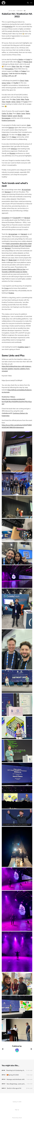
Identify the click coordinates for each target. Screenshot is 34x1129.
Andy (28, 59)
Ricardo (12, 153)
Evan (27, 111)
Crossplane (5, 218)
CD (24, 10)
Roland (4, 116)
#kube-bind (28, 62)
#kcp (19, 62)
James (4, 83)
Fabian (23, 71)
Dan (17, 66)
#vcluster (5, 73)
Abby (22, 99)
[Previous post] (3, 1049)
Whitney (14, 149)
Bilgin (20, 134)
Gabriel (9, 116)
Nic (21, 66)
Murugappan (6, 118)
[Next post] (31, 1049)
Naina (28, 113)
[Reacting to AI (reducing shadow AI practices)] (17, 1070)
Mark (28, 125)
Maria (18, 113)
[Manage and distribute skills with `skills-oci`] (17, 1079)
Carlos (4, 113)
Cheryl (22, 80)
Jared (27, 66)
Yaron (4, 137)
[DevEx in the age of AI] (17, 1088)
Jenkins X (5, 134)
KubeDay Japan (23, 347)
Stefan (20, 59)
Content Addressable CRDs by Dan (13, 269)
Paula (27, 99)
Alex (14, 99)
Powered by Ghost (17, 1117)
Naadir (8, 102)
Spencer (11, 127)
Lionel (15, 116)
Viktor (14, 66)
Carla (18, 99)
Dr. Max (9, 113)
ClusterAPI (16, 218)
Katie (26, 80)
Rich (16, 71)
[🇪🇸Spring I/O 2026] (17, 1075)
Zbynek (20, 116)
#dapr (14, 137)
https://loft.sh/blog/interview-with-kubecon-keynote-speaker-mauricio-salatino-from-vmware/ (16, 368)
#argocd (8, 192)
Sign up (17, 1109)
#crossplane (9, 69)
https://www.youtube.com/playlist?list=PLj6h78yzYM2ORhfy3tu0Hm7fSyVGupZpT (17, 401)
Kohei (8, 83)
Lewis (26, 102)
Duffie (16, 83)
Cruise (6, 288)
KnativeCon (9, 26)
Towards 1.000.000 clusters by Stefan (14, 272)
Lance (23, 113)
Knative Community (8, 120)
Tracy (3, 102)
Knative (11, 293)
